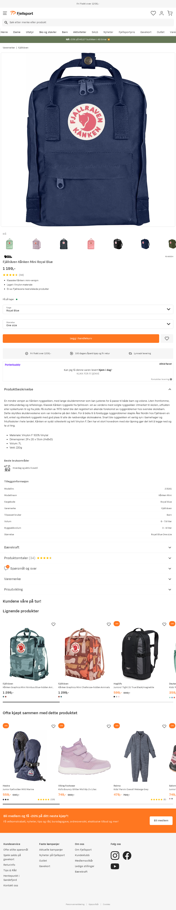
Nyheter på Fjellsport (52, 855)
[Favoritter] (153, 13)
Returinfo (9, 865)
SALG (95, 32)
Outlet (161, 32)
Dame (16, 32)
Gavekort (145, 32)
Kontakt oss (10, 885)
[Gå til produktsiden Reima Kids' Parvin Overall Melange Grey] (140, 756)
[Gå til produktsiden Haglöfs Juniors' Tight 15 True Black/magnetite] (140, 654)
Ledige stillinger (84, 866)
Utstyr (30, 32)
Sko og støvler (48, 32)
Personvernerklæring (75, 904)
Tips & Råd (9, 870)
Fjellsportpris (127, 32)
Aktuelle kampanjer (51, 850)
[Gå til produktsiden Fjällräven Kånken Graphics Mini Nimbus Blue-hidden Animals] (29, 654)
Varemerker (9, 47)
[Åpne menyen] (5, 13)
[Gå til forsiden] (21, 13)
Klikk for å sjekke (88, 373)
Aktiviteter (79, 32)
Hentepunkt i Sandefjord (11, 878)
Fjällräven (23, 47)
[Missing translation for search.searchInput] (5, 22)
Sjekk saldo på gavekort (12, 857)
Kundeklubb (82, 855)
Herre (4, 32)
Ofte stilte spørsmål (15, 850)
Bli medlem (161, 820)
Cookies (106, 904)
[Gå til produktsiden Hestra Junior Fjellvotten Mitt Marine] (29, 756)
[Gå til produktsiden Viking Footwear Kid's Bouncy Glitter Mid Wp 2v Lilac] (84, 756)
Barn (65, 32)
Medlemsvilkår (84, 861)
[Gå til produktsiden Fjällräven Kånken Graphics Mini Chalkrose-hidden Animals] (84, 654)
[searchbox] (91, 22)
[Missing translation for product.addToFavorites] (167, 338)
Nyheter (108, 32)
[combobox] (88, 22)
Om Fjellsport (83, 850)
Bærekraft (81, 872)
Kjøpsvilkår (94, 904)
